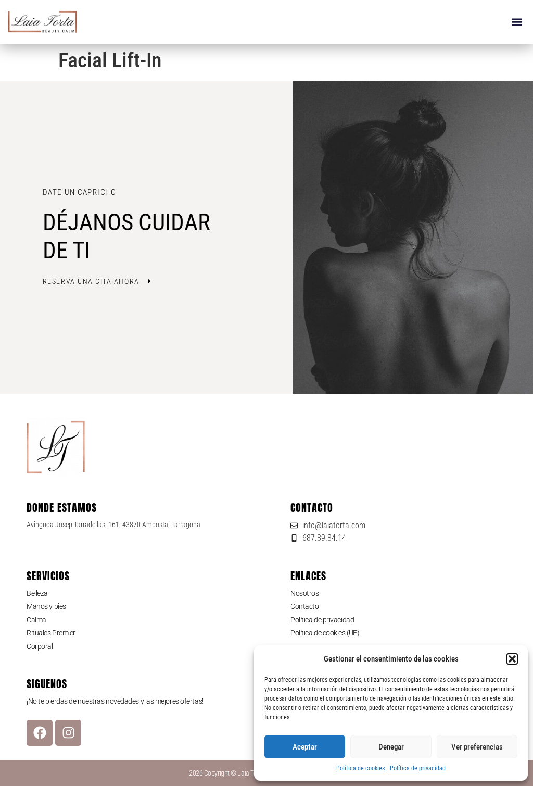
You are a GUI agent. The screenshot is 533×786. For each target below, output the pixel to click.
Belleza (37, 593)
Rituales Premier (51, 633)
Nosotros (304, 593)
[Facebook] (40, 733)
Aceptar (305, 747)
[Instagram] (68, 733)
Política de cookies (360, 768)
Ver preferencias (477, 747)
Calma (36, 620)
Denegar (391, 747)
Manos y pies (46, 606)
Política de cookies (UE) (324, 633)
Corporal (40, 646)
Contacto (304, 606)
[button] (512, 659)
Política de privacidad (418, 768)
